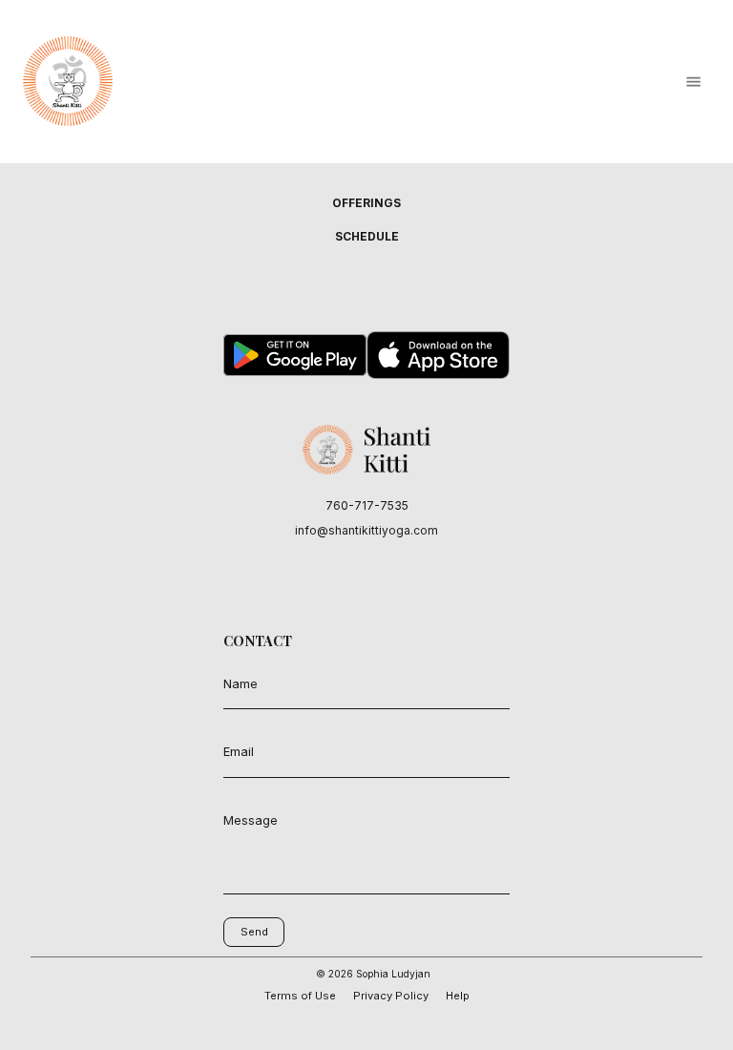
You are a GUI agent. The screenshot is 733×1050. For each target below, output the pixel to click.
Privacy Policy (391, 995)
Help (458, 995)
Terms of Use (300, 995)
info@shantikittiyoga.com (366, 530)
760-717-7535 (366, 505)
